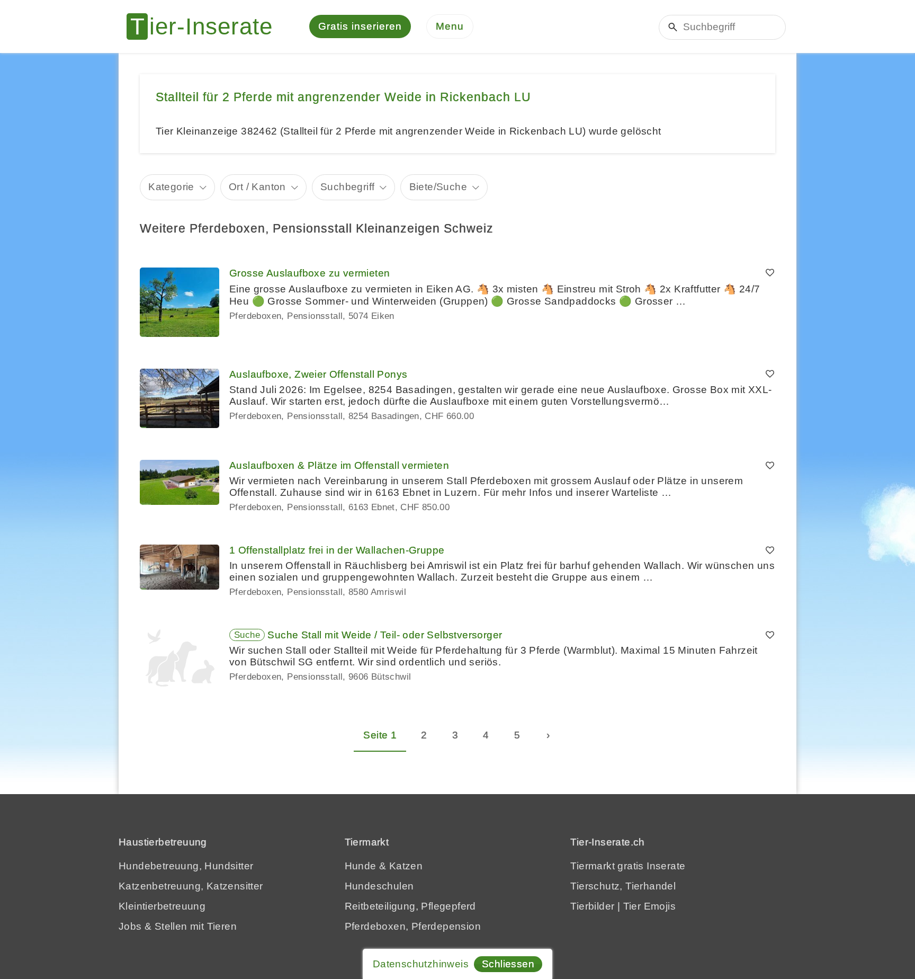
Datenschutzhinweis (421, 963)
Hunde (360, 865)
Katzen (406, 865)
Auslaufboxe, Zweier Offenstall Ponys (318, 374)
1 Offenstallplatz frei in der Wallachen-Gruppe (336, 550)
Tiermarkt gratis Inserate (627, 865)
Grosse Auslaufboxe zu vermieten (309, 273)
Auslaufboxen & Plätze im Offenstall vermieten (339, 465)
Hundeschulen (379, 886)
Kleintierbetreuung (162, 906)
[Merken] (770, 273)
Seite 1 (380, 735)
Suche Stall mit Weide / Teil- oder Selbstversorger (384, 634)
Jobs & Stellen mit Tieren (178, 926)
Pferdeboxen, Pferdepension (413, 926)
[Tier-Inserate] (206, 26)
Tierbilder (592, 906)
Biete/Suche (438, 186)
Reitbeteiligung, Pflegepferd (410, 906)
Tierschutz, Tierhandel (623, 886)
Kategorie (171, 186)
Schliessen (508, 963)
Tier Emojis (649, 906)
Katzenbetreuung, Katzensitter (191, 886)
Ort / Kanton (257, 186)
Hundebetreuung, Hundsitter (186, 865)
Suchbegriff (347, 186)
